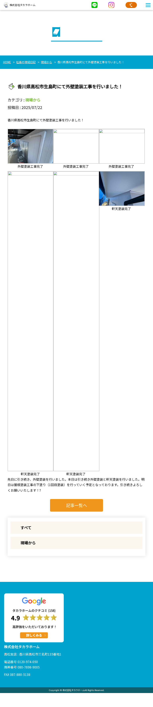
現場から (32, 100)
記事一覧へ (76, 505)
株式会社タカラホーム (22, 5)
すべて (26, 527)
